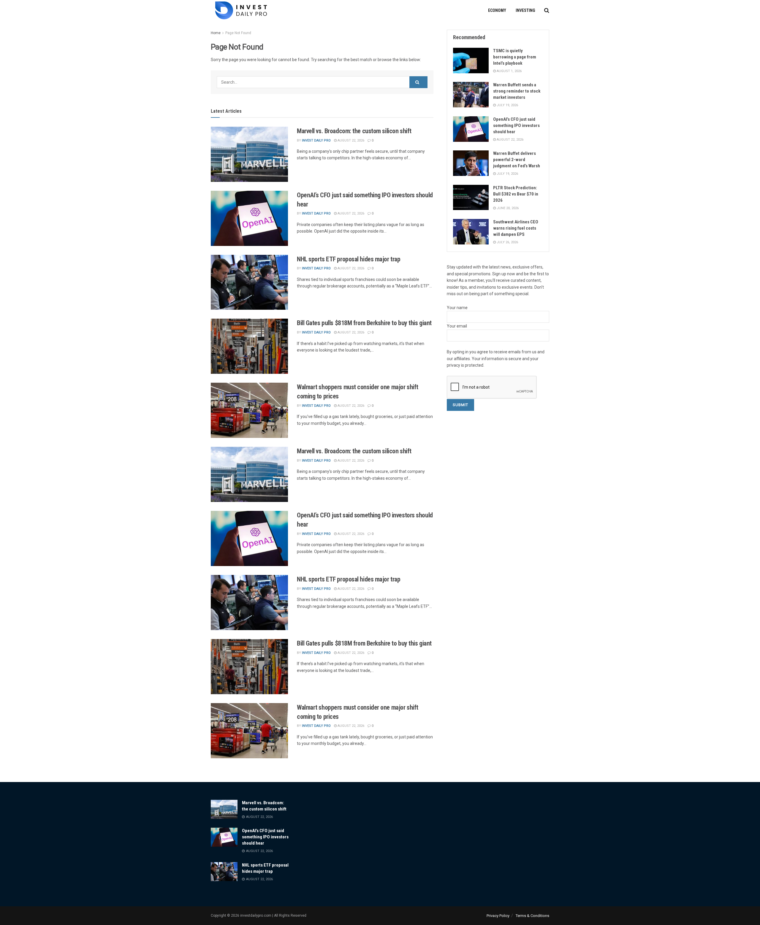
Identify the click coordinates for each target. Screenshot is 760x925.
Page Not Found (238, 33)
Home (216, 33)
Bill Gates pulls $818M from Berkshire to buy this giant (364, 323)
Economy (497, 10)
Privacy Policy (498, 915)
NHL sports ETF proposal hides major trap (348, 259)
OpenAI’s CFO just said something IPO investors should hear (516, 125)
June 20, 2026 (507, 208)
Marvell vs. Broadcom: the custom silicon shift (354, 131)
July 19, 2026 (507, 105)
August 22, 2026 (350, 140)
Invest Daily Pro (316, 140)
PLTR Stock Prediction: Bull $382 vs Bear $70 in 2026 (515, 194)
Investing (525, 10)
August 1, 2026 (509, 71)
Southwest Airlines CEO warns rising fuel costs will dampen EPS (515, 228)
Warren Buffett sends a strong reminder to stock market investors (516, 91)
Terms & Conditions (532, 915)
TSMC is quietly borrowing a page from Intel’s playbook (514, 57)
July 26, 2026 (507, 242)
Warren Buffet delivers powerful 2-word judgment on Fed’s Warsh (516, 160)
